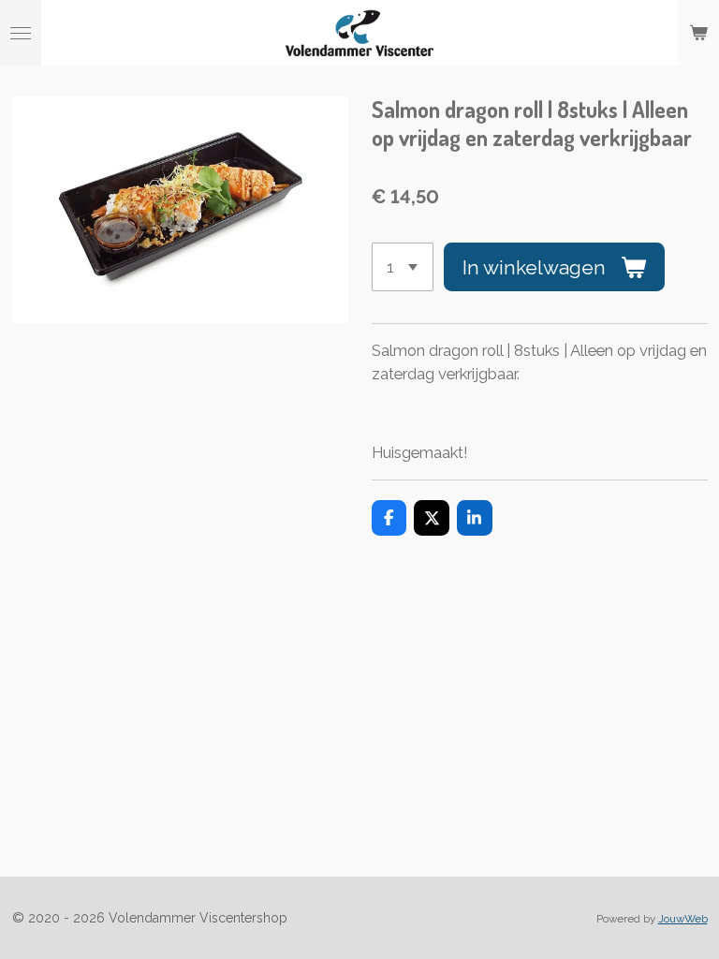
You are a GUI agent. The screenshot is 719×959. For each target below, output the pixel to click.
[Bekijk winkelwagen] (698, 33)
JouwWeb (683, 918)
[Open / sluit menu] (20, 33)
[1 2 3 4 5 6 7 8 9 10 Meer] (403, 267)
